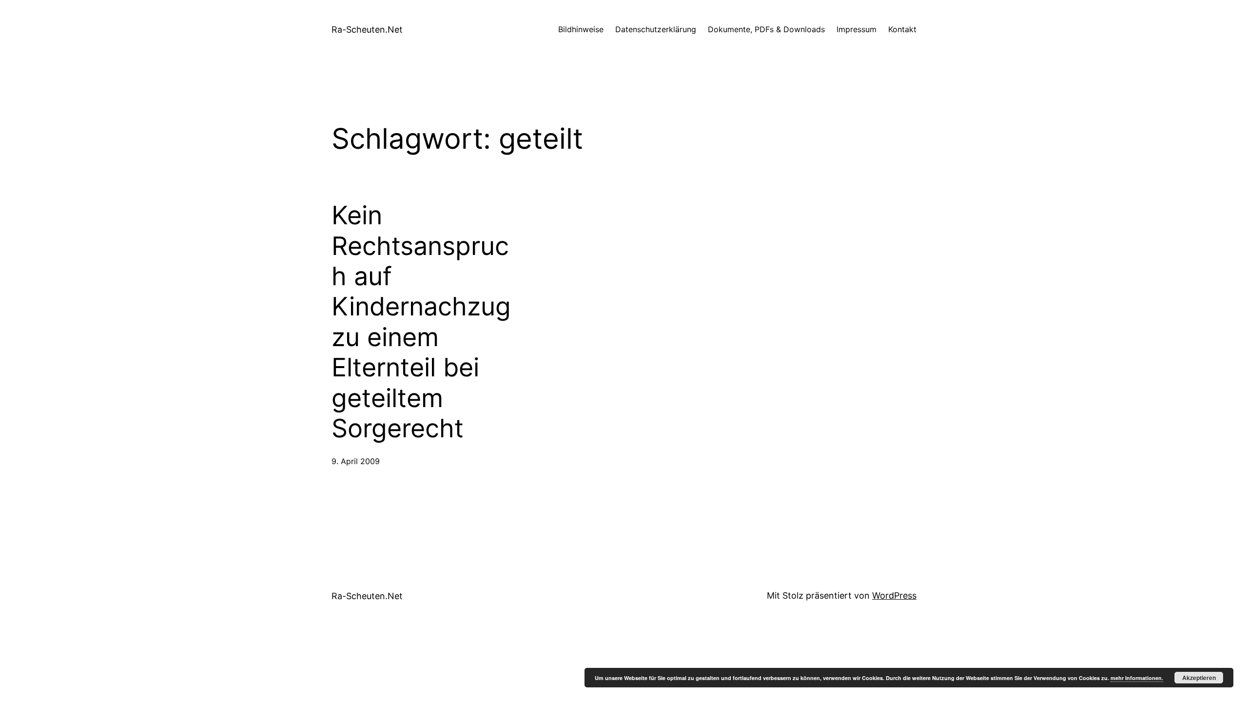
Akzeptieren (1199, 677)
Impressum (857, 29)
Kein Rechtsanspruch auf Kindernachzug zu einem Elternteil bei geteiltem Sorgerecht (421, 322)
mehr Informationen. (1137, 678)
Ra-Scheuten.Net (367, 29)
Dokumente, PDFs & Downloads (766, 29)
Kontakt (902, 29)
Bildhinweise (581, 29)
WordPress (894, 595)
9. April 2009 (356, 461)
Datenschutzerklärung (655, 29)
